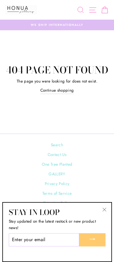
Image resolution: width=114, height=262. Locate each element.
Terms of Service (57, 193)
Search (57, 145)
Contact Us (57, 154)
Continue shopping (57, 90)
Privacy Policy (57, 184)
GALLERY (57, 174)
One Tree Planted (57, 164)
